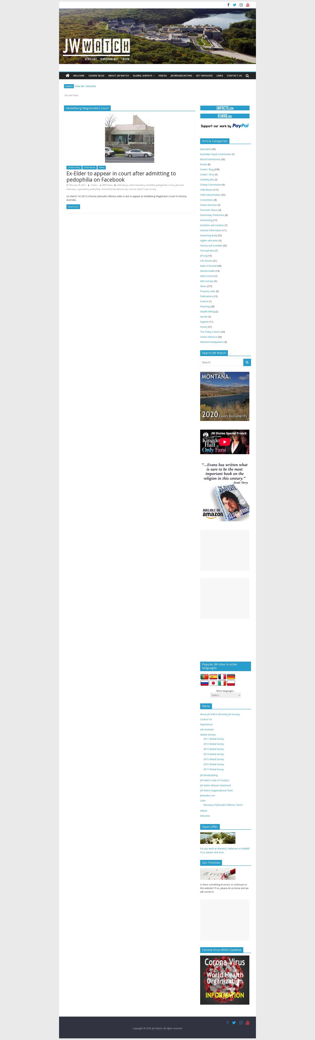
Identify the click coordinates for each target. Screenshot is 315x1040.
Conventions (206, 199)
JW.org (203, 255)
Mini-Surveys (207, 281)
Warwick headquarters (212, 342)
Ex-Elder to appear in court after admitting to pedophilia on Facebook (121, 176)
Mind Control (207, 276)
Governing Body (208, 235)
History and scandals (211, 245)
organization (83, 189)
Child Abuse (89, 167)
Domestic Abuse (209, 210)
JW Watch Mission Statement (215, 785)
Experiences (206, 724)
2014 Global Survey (213, 754)
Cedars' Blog (74, 167)
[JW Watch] (157, 10)
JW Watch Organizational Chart (216, 790)
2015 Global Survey (213, 759)
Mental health (207, 270)
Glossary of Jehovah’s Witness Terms (223, 804)
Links (220, 75)
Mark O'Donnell (208, 265)
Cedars (94, 185)
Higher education (209, 240)
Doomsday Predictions (212, 215)
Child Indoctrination (210, 194)
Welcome (78, 75)
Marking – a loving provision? (93, 86)
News (101, 167)
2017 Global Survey (213, 769)
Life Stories (206, 260)
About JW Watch (118, 75)
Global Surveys (142, 75)
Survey (203, 326)
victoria (132, 189)
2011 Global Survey (213, 738)
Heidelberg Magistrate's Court (160, 185)
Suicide (204, 316)
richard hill (106, 189)
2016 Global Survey (213, 764)
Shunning (205, 306)
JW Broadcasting (181, 75)
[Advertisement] (224, 550)
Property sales (207, 291)
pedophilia (95, 189)
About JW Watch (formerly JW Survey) (220, 714)
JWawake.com (207, 795)
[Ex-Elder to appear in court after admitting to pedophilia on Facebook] (129, 115)
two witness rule (120, 189)
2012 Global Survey (213, 743)
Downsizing (206, 220)
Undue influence (208, 336)
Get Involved (204, 75)
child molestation (137, 185)
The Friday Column (210, 331)
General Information (211, 230)
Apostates (205, 149)
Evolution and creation (212, 225)
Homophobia (207, 250)
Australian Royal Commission (215, 154)
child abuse (122, 185)
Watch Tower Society (146, 189)
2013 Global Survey (213, 749)
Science (204, 301)
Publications (206, 296)
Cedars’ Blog (96, 75)
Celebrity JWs (207, 179)
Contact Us (234, 75)
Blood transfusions (210, 159)
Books (203, 164)
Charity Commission (210, 184)
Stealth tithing (207, 311)
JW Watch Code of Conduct (214, 780)
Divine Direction (208, 204)
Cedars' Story (207, 174)
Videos (162, 75)
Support (204, 321)
